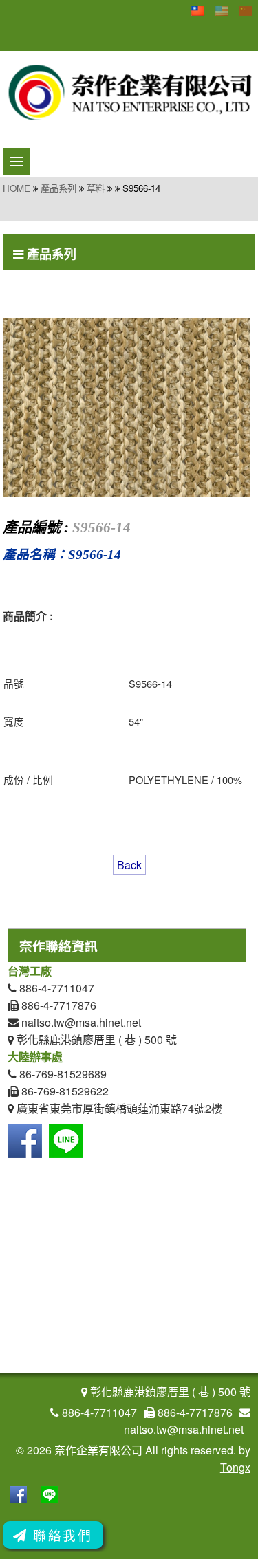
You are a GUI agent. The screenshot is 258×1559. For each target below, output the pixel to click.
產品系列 (58, 188)
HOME (16, 188)
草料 (96, 188)
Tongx (235, 1467)
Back (129, 865)
